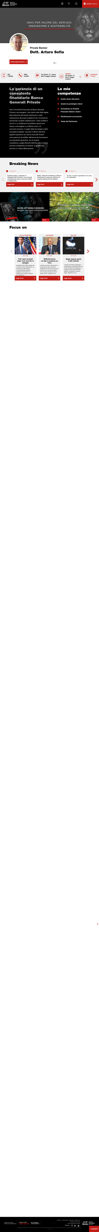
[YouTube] (78, 1225)
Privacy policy (65, 1220)
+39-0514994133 (35, 1223)
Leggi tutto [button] (10, 184)
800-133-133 (24, 1223)
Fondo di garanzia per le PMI (74, 1223)
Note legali (71, 1220)
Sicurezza (59, 1220)
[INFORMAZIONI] (76, 3)
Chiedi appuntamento (17, 62)
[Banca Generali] (9, 4)
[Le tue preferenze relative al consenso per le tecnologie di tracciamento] (97, 924)
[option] (20, 178)
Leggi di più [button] (20, 278)
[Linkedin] (75, 1225)
